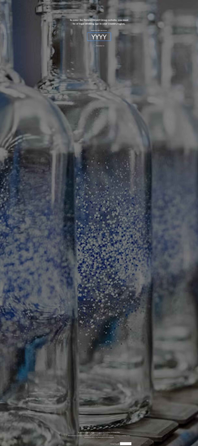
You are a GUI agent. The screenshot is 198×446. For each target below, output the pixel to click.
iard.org (111, 437)
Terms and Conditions (104, 432)
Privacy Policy (116, 432)
